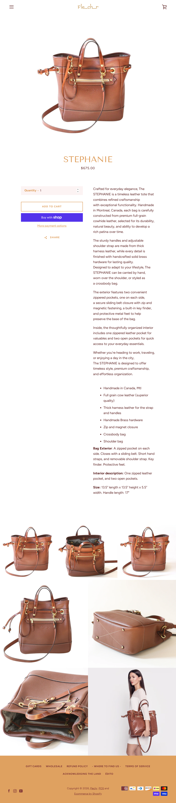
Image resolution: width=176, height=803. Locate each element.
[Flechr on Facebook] (9, 791)
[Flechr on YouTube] (21, 791)
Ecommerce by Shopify (88, 793)
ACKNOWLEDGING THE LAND (82, 773)
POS (101, 788)
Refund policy (77, 766)
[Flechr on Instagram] (15, 791)
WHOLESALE (54, 766)
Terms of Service (137, 766)
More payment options (52, 225)
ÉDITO (109, 773)
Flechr (93, 788)
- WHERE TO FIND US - (106, 766)
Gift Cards (34, 766)
